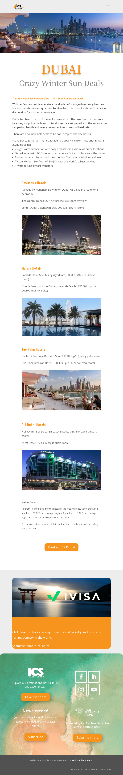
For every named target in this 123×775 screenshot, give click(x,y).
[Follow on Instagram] (81, 689)
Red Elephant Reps (82, 760)
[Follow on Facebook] (81, 677)
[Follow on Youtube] (94, 689)
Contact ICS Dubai (61, 547)
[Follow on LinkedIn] (94, 677)
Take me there (36, 697)
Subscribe (35, 737)
